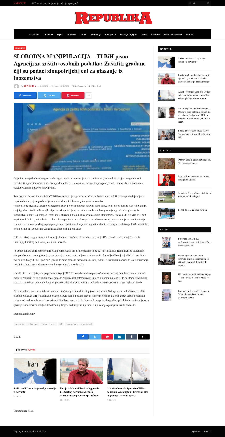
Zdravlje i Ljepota (129, 34)
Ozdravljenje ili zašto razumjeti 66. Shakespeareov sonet (194, 161)
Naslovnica (34, 34)
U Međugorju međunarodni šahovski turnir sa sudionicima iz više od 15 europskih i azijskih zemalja (193, 260)
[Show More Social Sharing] (88, 95)
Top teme (71, 34)
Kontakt (190, 34)
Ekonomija (96, 34)
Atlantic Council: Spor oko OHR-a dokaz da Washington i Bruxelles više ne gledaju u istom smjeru (127, 392)
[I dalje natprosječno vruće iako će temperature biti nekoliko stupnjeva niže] (166, 134)
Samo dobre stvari (173, 34)
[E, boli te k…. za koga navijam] (166, 213)
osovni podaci (48, 324)
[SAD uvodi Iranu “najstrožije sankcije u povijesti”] (35, 371)
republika (30, 86)
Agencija (19, 324)
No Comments (80, 86)
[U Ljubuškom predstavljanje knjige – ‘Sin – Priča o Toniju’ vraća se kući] (166, 278)
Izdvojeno (48, 34)
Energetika (110, 34)
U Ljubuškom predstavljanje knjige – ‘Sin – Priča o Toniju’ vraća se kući (194, 277)
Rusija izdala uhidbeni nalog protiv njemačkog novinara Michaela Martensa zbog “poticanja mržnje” (68, 3)
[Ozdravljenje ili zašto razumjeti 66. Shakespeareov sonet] (166, 163)
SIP (61, 324)
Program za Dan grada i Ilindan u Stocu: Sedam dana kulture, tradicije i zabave (193, 294)
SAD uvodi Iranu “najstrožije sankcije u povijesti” (35, 390)
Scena (144, 34)
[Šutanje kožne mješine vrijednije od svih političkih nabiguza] (166, 196)
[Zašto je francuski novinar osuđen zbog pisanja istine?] (166, 180)
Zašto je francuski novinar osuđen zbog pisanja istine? (194, 178)
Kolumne (155, 34)
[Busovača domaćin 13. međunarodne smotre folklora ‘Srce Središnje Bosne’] (166, 242)
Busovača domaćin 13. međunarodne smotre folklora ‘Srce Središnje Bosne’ (194, 242)
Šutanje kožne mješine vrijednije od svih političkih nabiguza (194, 194)
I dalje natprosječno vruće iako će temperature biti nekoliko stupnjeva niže (194, 134)
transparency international (79, 324)
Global (83, 34)
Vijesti (60, 34)
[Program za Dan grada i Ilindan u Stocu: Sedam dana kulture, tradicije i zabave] (166, 294)
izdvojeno (33, 324)
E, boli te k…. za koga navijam (192, 209)
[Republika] (112, 17)
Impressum (195, 431)
